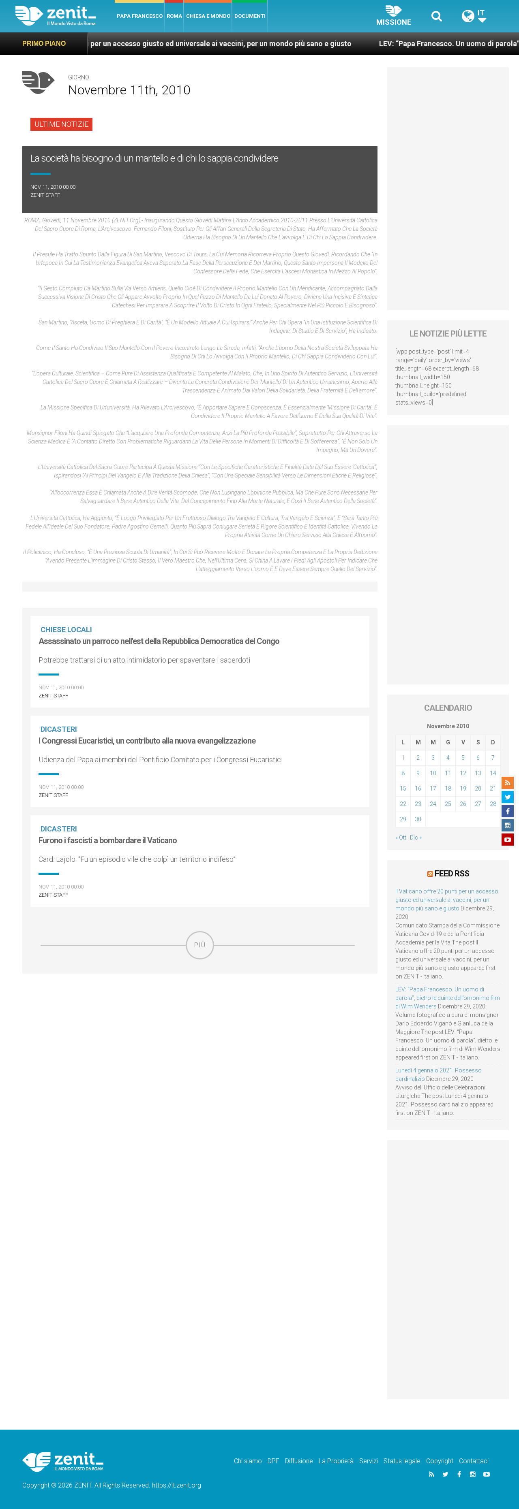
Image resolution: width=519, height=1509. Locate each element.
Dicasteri (59, 729)
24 (433, 804)
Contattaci (474, 1461)
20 (478, 788)
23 (418, 804)
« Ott (400, 837)
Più (200, 945)
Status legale (402, 1461)
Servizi (368, 1461)
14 (493, 773)
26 (463, 804)
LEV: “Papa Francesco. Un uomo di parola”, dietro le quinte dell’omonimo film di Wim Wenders (447, 998)
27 (478, 804)
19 (463, 788)
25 (448, 804)
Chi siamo (248, 1461)
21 (493, 788)
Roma (174, 16)
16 (418, 788)
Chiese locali (66, 629)
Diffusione (299, 1461)
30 (418, 819)
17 (433, 788)
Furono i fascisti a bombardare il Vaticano (108, 840)
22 (403, 804)
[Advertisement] (199, 1017)
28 (493, 804)
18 (448, 788)
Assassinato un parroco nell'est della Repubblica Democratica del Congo (159, 641)
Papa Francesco (140, 16)
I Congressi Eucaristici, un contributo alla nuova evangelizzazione (147, 741)
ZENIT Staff (45, 195)
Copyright (439, 1461)
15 (403, 788)
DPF (273, 1461)
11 (448, 773)
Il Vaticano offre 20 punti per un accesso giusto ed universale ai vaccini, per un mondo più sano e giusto (446, 900)
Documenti (250, 16)
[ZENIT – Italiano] (65, 16)
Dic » (416, 837)
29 (403, 819)
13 (478, 773)
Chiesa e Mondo (208, 16)
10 (433, 773)
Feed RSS (452, 873)
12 (463, 773)
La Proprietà (336, 1461)
